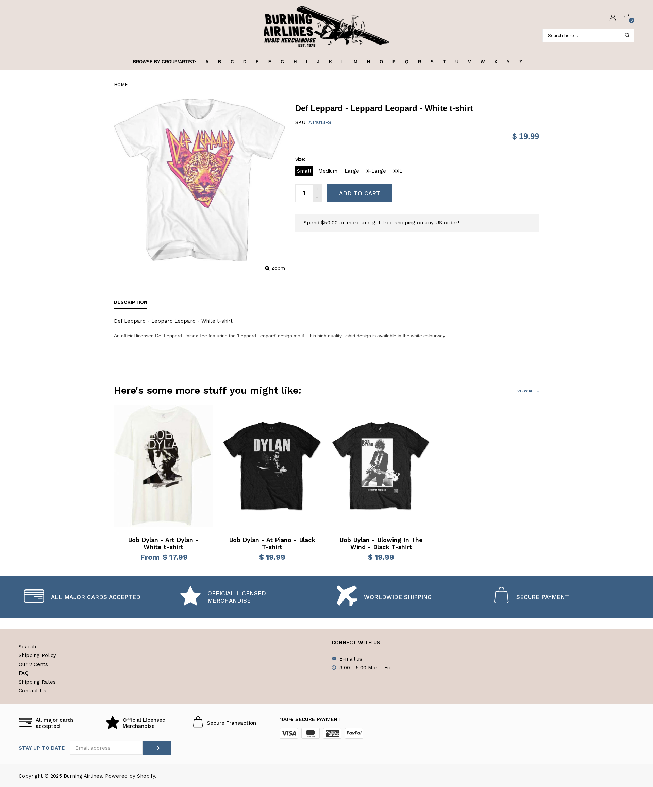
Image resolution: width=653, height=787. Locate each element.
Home (121, 84)
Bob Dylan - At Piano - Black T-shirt (272, 543)
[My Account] (612, 18)
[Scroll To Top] (634, 739)
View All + (528, 391)
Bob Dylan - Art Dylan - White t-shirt (163, 543)
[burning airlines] (326, 26)
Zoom (278, 268)
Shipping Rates (37, 682)
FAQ (24, 673)
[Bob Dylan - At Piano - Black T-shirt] (272, 466)
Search (27, 647)
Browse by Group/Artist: (164, 61)
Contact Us (32, 691)
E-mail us (350, 659)
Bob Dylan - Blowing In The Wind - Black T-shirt (381, 543)
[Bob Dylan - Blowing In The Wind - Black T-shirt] (381, 466)
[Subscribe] (157, 748)
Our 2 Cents (33, 664)
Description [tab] (130, 302)
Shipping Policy (37, 655)
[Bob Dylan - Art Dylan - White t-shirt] (163, 466)
